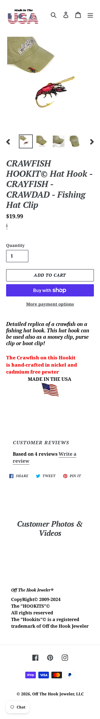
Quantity (15, 245)
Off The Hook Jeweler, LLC (58, 693)
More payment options (50, 304)
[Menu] (90, 14)
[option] (26, 141)
